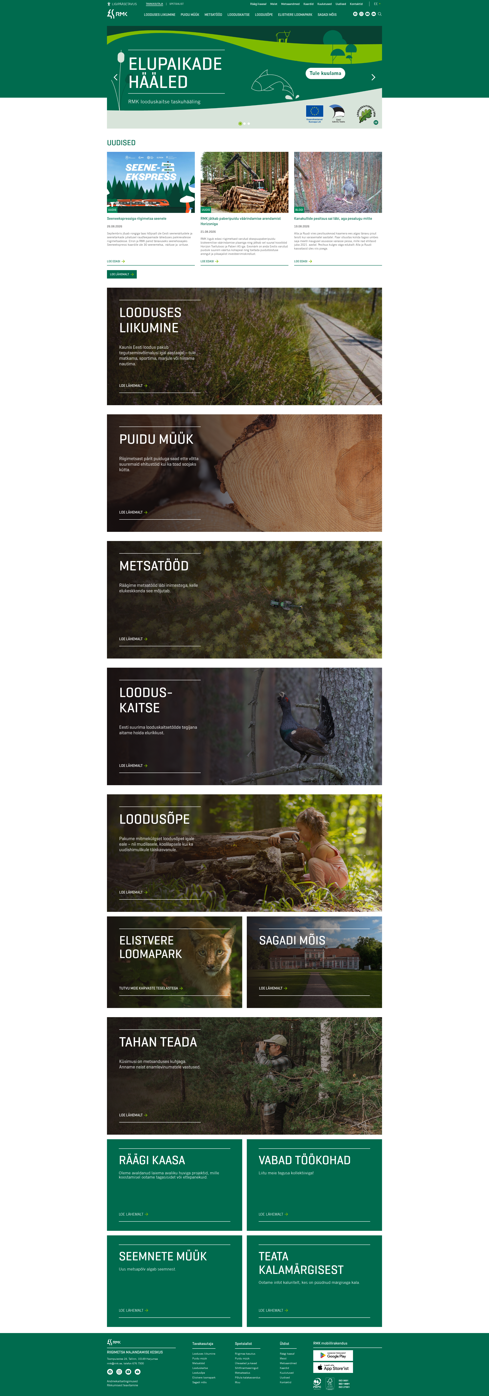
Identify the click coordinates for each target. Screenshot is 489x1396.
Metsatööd (213, 15)
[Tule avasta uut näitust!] (244, 77)
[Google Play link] (347, 1356)
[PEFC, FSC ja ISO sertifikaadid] (347, 1384)
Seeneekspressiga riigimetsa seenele (136, 218)
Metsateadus (242, 1372)
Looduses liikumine (159, 15)
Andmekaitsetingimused (122, 1381)
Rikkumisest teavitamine (122, 1385)
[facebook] (110, 1372)
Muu (237, 1382)
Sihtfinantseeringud (246, 1368)
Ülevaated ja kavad (246, 1363)
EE (376, 4)
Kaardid (309, 4)
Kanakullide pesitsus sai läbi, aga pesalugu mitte (333, 218)
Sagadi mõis (327, 15)
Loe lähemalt (119, 274)
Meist (273, 4)
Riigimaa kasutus (245, 1353)
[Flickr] (373, 15)
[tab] (240, 123)
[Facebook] (355, 15)
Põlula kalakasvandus (247, 1377)
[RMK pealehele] (117, 19)
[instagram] (119, 1372)
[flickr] (137, 1372)
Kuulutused (324, 4)
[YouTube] (367, 15)
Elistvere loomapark (295, 15)
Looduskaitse (238, 15)
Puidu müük (190, 15)
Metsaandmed (290, 4)
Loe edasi (116, 261)
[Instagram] (361, 15)
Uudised (341, 4)
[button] (117, 77)
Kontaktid (356, 4)
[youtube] (128, 1372)
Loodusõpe (264, 15)
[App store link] (347, 1368)
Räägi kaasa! (258, 4)
